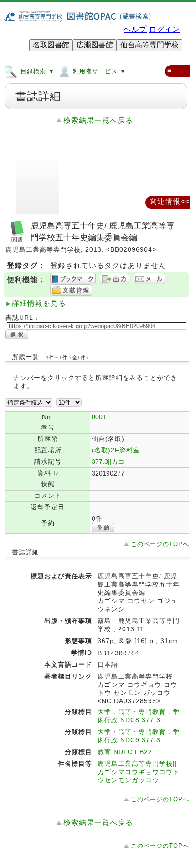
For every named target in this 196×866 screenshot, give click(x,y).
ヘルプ (135, 29)
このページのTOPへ (160, 544)
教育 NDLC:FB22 (125, 751)
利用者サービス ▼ (98, 71)
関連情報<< (170, 201)
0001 (99, 416)
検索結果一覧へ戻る (98, 120)
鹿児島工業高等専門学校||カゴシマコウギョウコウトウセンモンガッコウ (139, 772)
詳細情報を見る (39, 303)
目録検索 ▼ (36, 71)
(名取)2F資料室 (116, 450)
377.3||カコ (108, 461)
